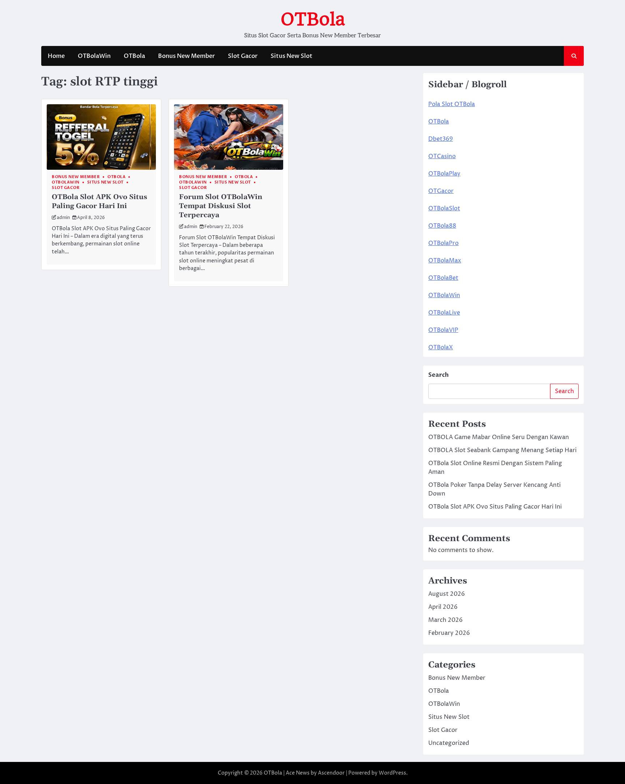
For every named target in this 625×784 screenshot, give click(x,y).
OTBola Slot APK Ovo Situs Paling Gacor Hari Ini (99, 202)
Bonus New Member (186, 56)
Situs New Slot (291, 56)
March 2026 (445, 620)
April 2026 (443, 607)
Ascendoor (331, 773)
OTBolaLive (444, 313)
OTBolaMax (444, 261)
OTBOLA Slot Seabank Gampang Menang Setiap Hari (502, 450)
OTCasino (442, 156)
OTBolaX (440, 347)
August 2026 (446, 594)
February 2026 (449, 633)
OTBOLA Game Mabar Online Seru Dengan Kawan (498, 437)
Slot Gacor (243, 56)
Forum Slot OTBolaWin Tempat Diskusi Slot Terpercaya (220, 206)
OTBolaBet (443, 278)
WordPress (392, 773)
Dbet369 (440, 139)
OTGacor (441, 191)
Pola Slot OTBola (451, 104)
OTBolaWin (94, 56)
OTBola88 (442, 226)
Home (56, 56)
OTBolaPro (443, 243)
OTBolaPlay (444, 174)
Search (438, 375)
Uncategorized (448, 743)
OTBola (313, 19)
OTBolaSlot (444, 208)
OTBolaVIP (443, 330)
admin (63, 218)
